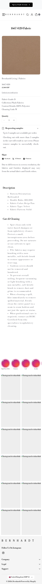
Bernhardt (16, 581)
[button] (3, 14)
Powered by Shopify (28, 581)
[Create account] (32, 14)
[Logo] (12, 541)
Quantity (5, 116)
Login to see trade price (10, 93)
